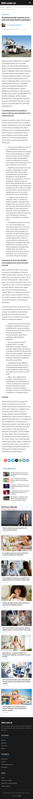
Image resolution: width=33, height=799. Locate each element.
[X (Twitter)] (16, 460)
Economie (4, 746)
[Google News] (5, 460)
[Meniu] (30, 2)
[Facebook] (12, 460)
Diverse (3, 740)
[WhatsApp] (20, 460)
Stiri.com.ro (6, 723)
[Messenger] (9, 460)
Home (3, 777)
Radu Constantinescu (16, 25)
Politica (3, 748)
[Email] (24, 460)
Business (3, 743)
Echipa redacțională (7, 764)
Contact (3, 761)
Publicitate (9, 7)
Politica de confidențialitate (9, 783)
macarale (9, 233)
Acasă (2, 7)
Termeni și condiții (6, 780)
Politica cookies (5, 786)
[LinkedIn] (27, 460)
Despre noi (4, 759)
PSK (20, 796)
